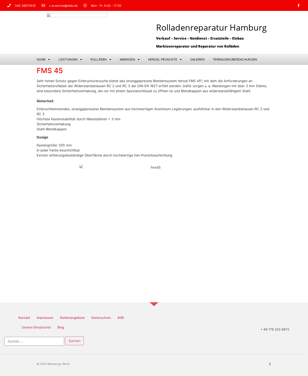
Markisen (127, 59)
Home (41, 59)
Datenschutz (101, 318)
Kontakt (24, 318)
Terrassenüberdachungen (235, 59)
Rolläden (99, 59)
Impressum (45, 318)
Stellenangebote (72, 318)
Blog (60, 327)
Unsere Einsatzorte (36, 327)
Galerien (197, 59)
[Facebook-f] (298, 5)
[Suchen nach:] (34, 341)
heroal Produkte (162, 59)
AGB (120, 318)
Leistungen (68, 59)
